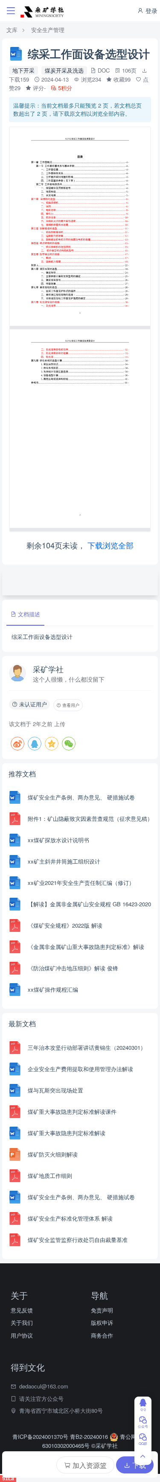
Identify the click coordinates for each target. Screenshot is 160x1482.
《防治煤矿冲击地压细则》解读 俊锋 (73, 968)
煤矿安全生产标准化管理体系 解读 (70, 1218)
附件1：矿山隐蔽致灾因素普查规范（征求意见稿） (90, 818)
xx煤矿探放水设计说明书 (58, 840)
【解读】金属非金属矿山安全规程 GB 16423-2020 (89, 904)
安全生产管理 (47, 30)
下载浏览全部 (110, 545)
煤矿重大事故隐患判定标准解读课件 (72, 1111)
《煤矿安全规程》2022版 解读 (65, 925)
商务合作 (102, 1335)
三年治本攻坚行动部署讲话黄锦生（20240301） (87, 1047)
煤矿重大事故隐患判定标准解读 (66, 1133)
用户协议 (22, 1335)
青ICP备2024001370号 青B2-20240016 (61, 1436)
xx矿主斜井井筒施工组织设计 (64, 861)
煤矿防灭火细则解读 (53, 1154)
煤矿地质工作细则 (50, 1176)
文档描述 (28, 614)
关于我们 (22, 1322)
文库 (11, 30)
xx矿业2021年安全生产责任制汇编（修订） (81, 883)
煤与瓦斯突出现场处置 (55, 1090)
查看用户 (70, 705)
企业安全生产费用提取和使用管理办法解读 (80, 1069)
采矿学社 (48, 668)
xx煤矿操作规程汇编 (53, 989)
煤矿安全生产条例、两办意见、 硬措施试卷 (81, 797)
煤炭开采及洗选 (64, 70)
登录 (150, 10)
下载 (138, 1465)
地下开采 (23, 70)
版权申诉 (102, 1322)
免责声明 (102, 1310)
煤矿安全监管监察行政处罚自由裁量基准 (78, 1240)
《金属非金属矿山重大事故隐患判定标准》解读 (86, 947)
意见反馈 (22, 1310)
